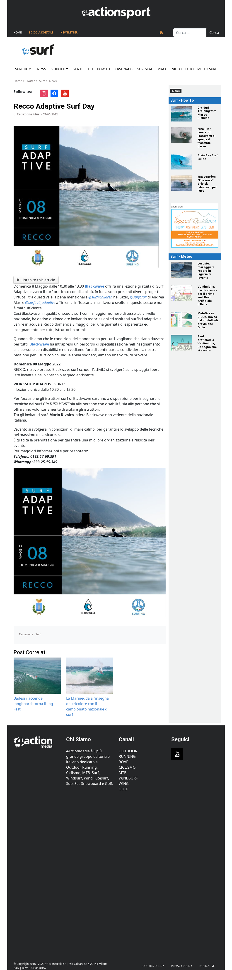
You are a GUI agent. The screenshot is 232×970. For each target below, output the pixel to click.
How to (103, 69)
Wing (124, 783)
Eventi (77, 69)
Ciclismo (127, 767)
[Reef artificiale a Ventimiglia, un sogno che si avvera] (181, 342)
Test (89, 69)
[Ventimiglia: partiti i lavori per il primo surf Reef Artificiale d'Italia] (181, 293)
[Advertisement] (37, 874)
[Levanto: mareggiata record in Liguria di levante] (181, 270)
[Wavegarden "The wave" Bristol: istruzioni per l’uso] (181, 183)
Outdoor (128, 750)
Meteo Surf (207, 69)
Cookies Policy (153, 966)
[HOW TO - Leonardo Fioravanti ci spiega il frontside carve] (181, 135)
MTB (122, 772)
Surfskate (145, 69)
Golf (123, 788)
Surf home (24, 69)
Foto (189, 69)
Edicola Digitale (41, 32)
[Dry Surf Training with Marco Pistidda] (181, 114)
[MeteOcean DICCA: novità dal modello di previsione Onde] (181, 319)
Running (127, 756)
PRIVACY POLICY (181, 966)
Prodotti (57, 69)
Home (18, 32)
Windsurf (128, 778)
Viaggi (163, 69)
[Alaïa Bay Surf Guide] (181, 161)
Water (31, 81)
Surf (42, 81)
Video (177, 69)
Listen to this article (38, 279)
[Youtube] (161, 32)
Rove (123, 761)
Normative (207, 966)
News (41, 69)
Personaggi (124, 69)
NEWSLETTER (68, 32)
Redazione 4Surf (29, 114)
